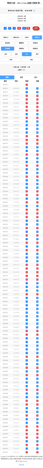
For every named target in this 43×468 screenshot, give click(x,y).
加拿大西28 (16, 37)
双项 (11, 59)
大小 (26, 54)
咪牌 (36, 28)
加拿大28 (5, 37)
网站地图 (21, 464)
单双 (37, 54)
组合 (6, 54)
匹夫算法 (7, 48)
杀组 (16, 54)
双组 (31, 59)
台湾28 (27, 37)
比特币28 (37, 37)
